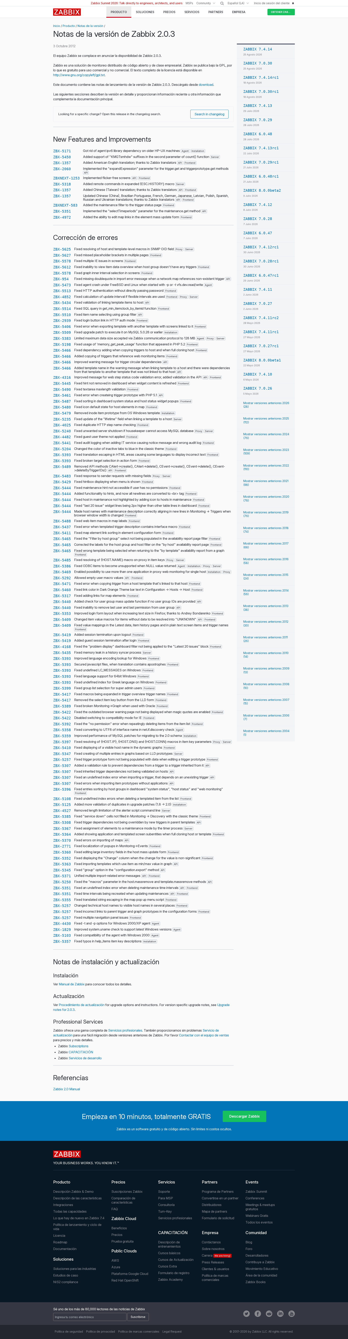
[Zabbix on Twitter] (246, 1313)
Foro (248, 1249)
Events (251, 1182)
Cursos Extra (167, 1266)
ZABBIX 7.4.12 (257, 205)
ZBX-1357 (62, 163)
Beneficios (119, 1228)
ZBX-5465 (62, 539)
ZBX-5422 (62, 712)
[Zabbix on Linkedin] (280, 1313)
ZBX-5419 (62, 635)
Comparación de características (123, 1200)
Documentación (65, 1249)
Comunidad (256, 1232)
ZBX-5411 (62, 533)
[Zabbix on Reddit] (269, 1313)
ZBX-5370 (62, 840)
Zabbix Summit (256, 1192)
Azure (115, 1267)
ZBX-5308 (62, 822)
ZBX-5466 (62, 350)
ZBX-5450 (62, 157)
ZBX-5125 (62, 805)
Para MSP (165, 1198)
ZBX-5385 (62, 816)
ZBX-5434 (62, 303)
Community (203, 3)
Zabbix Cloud (123, 1218)
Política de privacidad (100, 1331)
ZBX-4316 (62, 377)
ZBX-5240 (62, 431)
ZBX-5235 (62, 419)
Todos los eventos (259, 1222)
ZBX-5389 (62, 706)
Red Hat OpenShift (125, 1280)
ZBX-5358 (62, 730)
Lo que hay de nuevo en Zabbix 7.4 (79, 1218)
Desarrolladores (256, 1255)
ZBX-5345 (62, 870)
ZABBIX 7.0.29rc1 (261, 162)
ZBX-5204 (62, 449)
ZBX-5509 (62, 332)
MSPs (189, 3)
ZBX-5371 (62, 876)
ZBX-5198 (62, 344)
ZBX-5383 (62, 338)
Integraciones (63, 1205)
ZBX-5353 (62, 613)
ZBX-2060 (62, 169)
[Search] (222, 3)
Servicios (166, 1182)
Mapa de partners (214, 1211)
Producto (69, 26)
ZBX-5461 (62, 395)
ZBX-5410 (62, 748)
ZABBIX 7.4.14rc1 (261, 77)
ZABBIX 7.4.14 (257, 49)
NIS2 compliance (65, 1282)
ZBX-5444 (62, 488)
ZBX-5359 (62, 736)
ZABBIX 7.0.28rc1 (261, 261)
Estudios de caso (65, 1275)
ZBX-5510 (62, 315)
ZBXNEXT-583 (65, 205)
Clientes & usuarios (215, 1269)
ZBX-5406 (62, 327)
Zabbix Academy (170, 1280)
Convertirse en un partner (220, 1198)
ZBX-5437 (62, 527)
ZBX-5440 (62, 602)
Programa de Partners (218, 1192)
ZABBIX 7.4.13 (257, 105)
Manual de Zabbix (72, 984)
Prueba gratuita (122, 1241)
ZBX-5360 (62, 852)
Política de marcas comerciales (215, 1277)
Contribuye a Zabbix (260, 1262)
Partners (210, 1182)
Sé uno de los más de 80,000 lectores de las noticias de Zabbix (99, 1309)
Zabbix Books (255, 1282)
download (206, 85)
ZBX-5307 (62, 766)
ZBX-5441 (62, 443)
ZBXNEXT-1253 (66, 178)
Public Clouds (124, 1251)
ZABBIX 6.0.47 (257, 233)
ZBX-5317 (62, 596)
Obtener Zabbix (281, 11)
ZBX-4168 (62, 647)
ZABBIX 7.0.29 (257, 120)
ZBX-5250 (62, 882)
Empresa (210, 1232)
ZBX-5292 (62, 578)
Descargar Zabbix (244, 1116)
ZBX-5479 (62, 413)
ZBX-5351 (62, 211)
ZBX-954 (61, 279)
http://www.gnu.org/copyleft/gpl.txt (79, 75)
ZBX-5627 (62, 255)
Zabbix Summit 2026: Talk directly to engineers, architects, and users (136, 3)
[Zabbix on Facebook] (258, 1313)
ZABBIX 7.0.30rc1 (261, 91)
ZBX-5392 (62, 724)
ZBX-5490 (62, 389)
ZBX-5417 (62, 694)
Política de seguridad (69, 1331)
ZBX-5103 (62, 935)
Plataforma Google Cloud (129, 1274)
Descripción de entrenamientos (169, 1244)
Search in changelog (209, 114)
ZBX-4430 (62, 923)
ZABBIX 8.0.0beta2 (262, 190)
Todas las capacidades (70, 1211)
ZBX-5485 (62, 560)
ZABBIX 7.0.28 (257, 219)
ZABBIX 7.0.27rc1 (261, 346)
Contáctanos (211, 1242)
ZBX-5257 (62, 760)
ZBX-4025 (62, 425)
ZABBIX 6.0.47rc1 (261, 275)
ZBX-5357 (62, 941)
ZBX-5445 (62, 383)
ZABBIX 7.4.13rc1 (261, 148)
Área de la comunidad (261, 1275)
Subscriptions (78, 1046)
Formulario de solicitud (218, 1218)
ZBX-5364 (62, 834)
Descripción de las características (77, 1198)
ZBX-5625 (62, 249)
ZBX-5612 (62, 267)
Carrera (216, 1255)
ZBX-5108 (62, 799)
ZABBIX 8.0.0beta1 (262, 360)
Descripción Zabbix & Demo (73, 1192)
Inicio (56, 26)
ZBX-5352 (62, 858)
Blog (248, 1242)
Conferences (254, 1198)
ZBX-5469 (62, 572)
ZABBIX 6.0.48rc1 (261, 176)
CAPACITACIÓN (81, 1052)
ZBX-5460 (62, 590)
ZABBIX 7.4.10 (257, 374)
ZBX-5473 (62, 285)
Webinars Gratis (256, 1216)
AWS (115, 1260)
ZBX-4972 (62, 217)
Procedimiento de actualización (82, 1005)
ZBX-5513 (62, 291)
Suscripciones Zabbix (127, 1192)
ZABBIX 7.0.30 (257, 63)
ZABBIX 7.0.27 (257, 303)
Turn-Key (165, 1211)
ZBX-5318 (62, 184)
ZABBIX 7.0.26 (257, 388)
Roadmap (60, 1242)
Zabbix (67, 12)
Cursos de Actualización (176, 1260)
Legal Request (172, 1331)
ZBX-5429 (62, 482)
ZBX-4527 (62, 811)
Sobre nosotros (213, 1249)
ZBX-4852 (62, 297)
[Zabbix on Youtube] (291, 1313)
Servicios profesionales (125, 1030)
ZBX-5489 (62, 467)
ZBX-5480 (62, 407)
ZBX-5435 (62, 653)
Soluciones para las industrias (74, 1269)
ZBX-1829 (62, 929)
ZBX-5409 (62, 619)
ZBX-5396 (62, 789)
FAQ (114, 1209)
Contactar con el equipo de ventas (204, 1035)
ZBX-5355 (62, 900)
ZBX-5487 (62, 401)
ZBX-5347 (62, 754)
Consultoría (166, 1205)
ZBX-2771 (62, 846)
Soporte (164, 1192)
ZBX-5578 (62, 261)
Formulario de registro (174, 1273)
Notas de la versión (90, 26)
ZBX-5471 (62, 584)
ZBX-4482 (62, 437)
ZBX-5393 (62, 455)
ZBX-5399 (62, 688)
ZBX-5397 (62, 742)
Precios (118, 1182)
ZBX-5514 (62, 309)
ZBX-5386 (62, 566)
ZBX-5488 (62, 521)
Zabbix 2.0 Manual (66, 1089)
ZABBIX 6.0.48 (257, 134)
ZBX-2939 (62, 320)
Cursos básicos (169, 1253)
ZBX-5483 (62, 476)
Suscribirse (138, 1317)
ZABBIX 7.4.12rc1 (261, 247)
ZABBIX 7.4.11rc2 (261, 318)
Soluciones (63, 1259)
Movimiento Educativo (261, 1269)
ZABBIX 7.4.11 (257, 289)
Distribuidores (212, 1205)
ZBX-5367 (62, 828)
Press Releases (213, 1262)
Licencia (59, 1236)
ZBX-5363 (62, 864)
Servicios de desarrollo (85, 1058)
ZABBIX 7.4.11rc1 (261, 332)
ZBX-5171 (62, 151)
